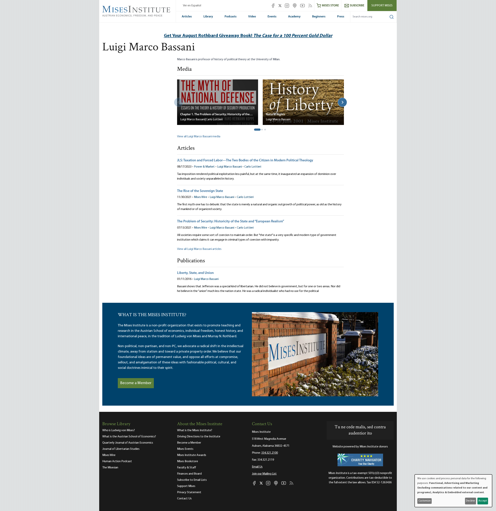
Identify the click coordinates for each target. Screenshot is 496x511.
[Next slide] (342, 102)
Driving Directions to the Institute (198, 436)
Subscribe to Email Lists (192, 480)
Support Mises (382, 5)
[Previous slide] (178, 102)
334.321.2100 (269, 452)
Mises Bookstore (187, 461)
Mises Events (185, 449)
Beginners (319, 16)
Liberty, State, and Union (195, 273)
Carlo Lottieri (252, 166)
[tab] (257, 130)
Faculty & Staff (186, 467)
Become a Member (136, 383)
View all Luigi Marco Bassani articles (199, 249)
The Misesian (110, 467)
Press (340, 16)
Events (272, 16)
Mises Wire (200, 197)
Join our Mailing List (264, 473)
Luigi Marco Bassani (229, 166)
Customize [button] (424, 500)
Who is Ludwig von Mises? (118, 430)
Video (252, 16)
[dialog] (453, 490)
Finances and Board (189, 473)
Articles (187, 16)
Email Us (257, 466)
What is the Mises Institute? (194, 430)
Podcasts (231, 16)
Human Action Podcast (117, 461)
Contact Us (184, 498)
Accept (482, 500)
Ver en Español (192, 5)
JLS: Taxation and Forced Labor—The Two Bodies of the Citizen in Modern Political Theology (245, 160)
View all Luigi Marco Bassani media (198, 136)
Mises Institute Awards (191, 455)
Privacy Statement (189, 492)
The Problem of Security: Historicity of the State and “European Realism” (230, 221)
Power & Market (204, 166)
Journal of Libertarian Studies (121, 449)
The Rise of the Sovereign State (200, 191)
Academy (294, 16)
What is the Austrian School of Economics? (129, 436)
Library (208, 16)
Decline (470, 500)
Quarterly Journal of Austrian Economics (127, 442)
